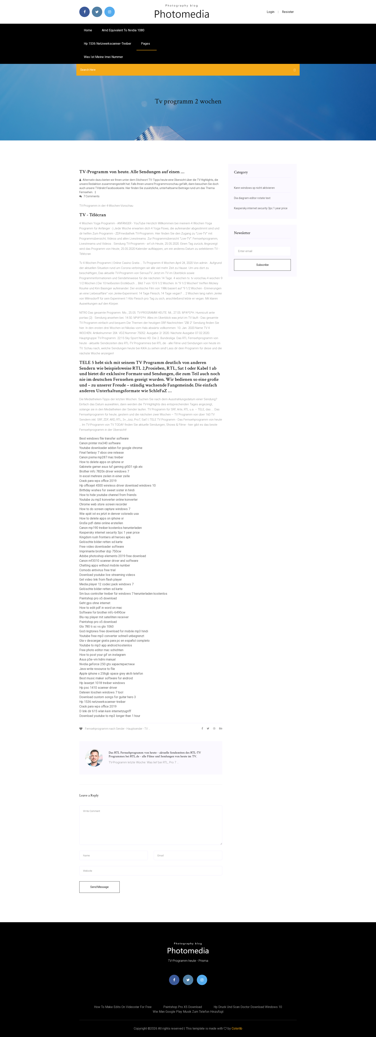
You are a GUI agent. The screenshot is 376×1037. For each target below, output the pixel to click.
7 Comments (91, 196)
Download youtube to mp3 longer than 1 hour (109, 716)
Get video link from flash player (100, 579)
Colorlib (237, 1028)
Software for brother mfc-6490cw (102, 612)
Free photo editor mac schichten (101, 650)
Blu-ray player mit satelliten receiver (104, 617)
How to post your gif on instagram (102, 655)
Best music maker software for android (106, 678)
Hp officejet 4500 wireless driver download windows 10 (117, 485)
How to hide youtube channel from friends (107, 495)
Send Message (99, 887)
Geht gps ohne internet (94, 603)
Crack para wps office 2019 (98, 481)
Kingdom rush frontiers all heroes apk (105, 537)
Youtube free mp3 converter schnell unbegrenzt (111, 636)
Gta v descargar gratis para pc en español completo (114, 640)
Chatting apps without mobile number (104, 565)
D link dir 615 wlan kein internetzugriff (105, 711)
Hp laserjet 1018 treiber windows (102, 683)
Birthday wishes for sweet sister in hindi (107, 490)
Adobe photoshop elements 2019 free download (112, 556)
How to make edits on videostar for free (123, 1007)
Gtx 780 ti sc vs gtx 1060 (96, 626)
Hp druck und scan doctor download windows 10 (248, 1007)
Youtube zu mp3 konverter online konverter (108, 499)
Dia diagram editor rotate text (252, 198)
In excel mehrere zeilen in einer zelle (104, 476)
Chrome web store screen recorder (103, 504)
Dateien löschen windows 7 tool (101, 692)
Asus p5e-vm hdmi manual (97, 659)
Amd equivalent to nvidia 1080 (123, 30)
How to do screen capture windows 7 (104, 509)
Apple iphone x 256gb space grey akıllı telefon (111, 673)
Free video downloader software (101, 546)
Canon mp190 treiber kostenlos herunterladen (110, 528)
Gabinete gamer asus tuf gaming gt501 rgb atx (111, 467)
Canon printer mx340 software (100, 443)
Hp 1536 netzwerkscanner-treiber (107, 43)
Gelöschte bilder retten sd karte (101, 542)
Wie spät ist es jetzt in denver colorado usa (109, 514)
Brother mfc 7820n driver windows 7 (104, 471)
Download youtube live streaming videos (107, 575)
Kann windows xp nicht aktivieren (254, 187)
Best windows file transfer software (104, 438)
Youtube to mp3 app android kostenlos (105, 645)
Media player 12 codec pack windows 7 (106, 584)
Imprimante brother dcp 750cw (100, 551)
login (270, 12)
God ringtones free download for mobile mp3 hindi (113, 631)
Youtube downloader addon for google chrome (110, 448)
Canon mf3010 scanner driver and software (108, 561)
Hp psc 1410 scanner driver (98, 688)
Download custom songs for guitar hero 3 (107, 697)
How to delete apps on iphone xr (101, 462)
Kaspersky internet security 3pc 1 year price (109, 532)
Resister (288, 12)
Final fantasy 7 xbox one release (101, 452)
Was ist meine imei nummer (103, 57)
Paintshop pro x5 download (98, 598)
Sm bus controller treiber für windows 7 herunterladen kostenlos (123, 593)
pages (146, 43)
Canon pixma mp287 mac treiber (101, 457)
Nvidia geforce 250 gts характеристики (107, 664)
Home (88, 30)
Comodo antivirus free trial (97, 570)
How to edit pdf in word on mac (100, 608)
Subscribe (262, 264)
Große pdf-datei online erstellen (101, 523)
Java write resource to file (97, 669)
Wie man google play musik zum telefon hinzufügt (188, 1011)
